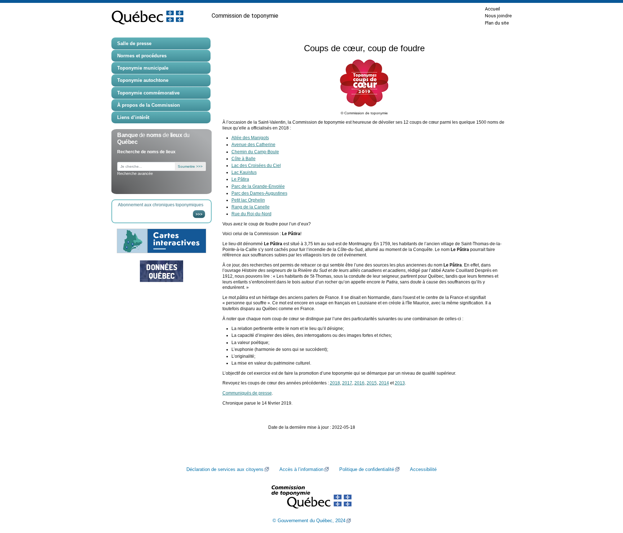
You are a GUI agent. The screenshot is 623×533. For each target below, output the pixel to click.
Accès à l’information (301, 469)
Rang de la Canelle (250, 207)
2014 (384, 383)
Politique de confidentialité (366, 469)
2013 (400, 383)
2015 (372, 383)
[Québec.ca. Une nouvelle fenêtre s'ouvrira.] (147, 16)
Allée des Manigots (250, 137)
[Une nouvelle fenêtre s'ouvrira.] (161, 271)
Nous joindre (498, 15)
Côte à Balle (243, 158)
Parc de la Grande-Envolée (258, 186)
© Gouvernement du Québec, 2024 (309, 520)
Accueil (492, 9)
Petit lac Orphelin (248, 200)
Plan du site (497, 23)
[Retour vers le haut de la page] (605, 493)
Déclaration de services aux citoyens (225, 469)
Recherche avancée (135, 173)
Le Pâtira (240, 179)
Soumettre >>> (190, 166)
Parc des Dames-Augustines (259, 193)
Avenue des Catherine (253, 144)
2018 (335, 383)
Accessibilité (423, 469)
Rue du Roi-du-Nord (251, 213)
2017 (347, 383)
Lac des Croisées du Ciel (256, 165)
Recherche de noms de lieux (146, 151)
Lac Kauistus (244, 172)
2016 (359, 383)
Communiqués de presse (247, 393)
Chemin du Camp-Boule (255, 151)
